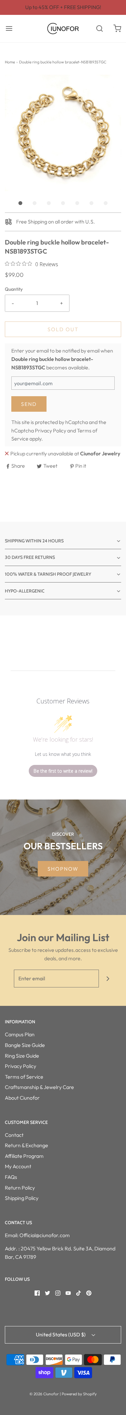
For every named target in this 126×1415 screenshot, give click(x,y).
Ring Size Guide (22, 1055)
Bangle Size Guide (25, 1045)
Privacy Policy (50, 430)
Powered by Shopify (79, 1393)
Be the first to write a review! (63, 771)
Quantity (14, 289)
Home (10, 62)
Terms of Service (24, 1076)
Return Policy (20, 1187)
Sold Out (63, 329)
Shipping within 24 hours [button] (34, 541)
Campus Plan (20, 1034)
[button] (63, 133)
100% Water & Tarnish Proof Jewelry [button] (48, 574)
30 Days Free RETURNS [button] (30, 557)
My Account (18, 1166)
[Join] (108, 978)
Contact (14, 1135)
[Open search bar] (99, 29)
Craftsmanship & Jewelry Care (39, 1087)
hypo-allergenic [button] (25, 591)
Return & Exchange (26, 1145)
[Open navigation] (9, 29)
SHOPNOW (63, 868)
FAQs (11, 1177)
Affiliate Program (24, 1156)
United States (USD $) (61, 1334)
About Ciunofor (22, 1097)
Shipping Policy (21, 1198)
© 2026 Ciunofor (44, 1393)
